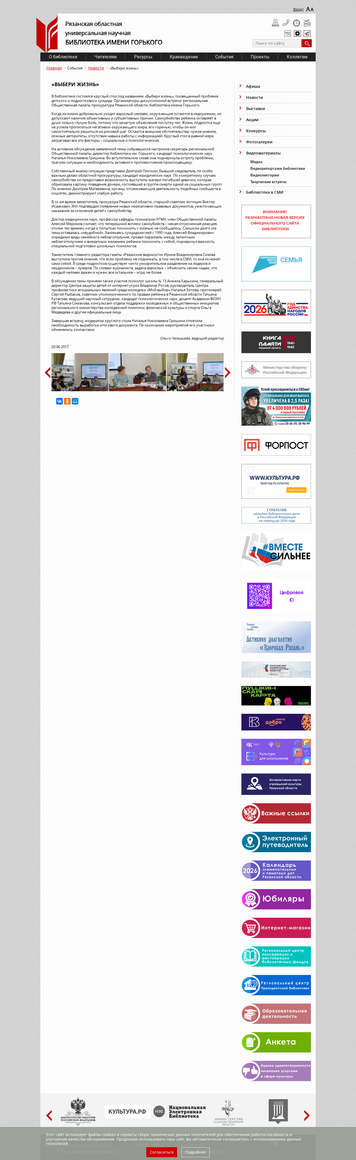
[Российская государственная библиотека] (278, 1122)
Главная (54, 68)
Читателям (106, 56)
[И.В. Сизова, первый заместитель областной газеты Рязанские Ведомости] (137, 389)
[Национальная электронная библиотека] (181, 1116)
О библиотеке (63, 56)
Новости (96, 68)
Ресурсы (143, 56)
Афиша (253, 86)
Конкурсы (256, 130)
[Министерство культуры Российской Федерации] (78, 1124)
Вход (297, 9)
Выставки (255, 108)
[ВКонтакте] (59, 401)
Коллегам (297, 56)
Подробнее (195, 1152)
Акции (252, 119)
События (224, 56)
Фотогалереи (259, 141)
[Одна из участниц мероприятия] (195, 389)
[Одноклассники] (67, 401)
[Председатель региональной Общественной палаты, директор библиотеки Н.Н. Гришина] (79, 389)
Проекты (260, 56)
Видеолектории (264, 175)
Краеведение (184, 56)
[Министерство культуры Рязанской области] (228, 1124)
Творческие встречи (268, 181)
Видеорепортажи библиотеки (277, 168)
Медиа (256, 161)
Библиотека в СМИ (264, 192)
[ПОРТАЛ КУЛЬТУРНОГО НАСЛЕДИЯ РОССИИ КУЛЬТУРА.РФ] (128, 1117)
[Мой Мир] (75, 401)
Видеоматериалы (263, 153)
